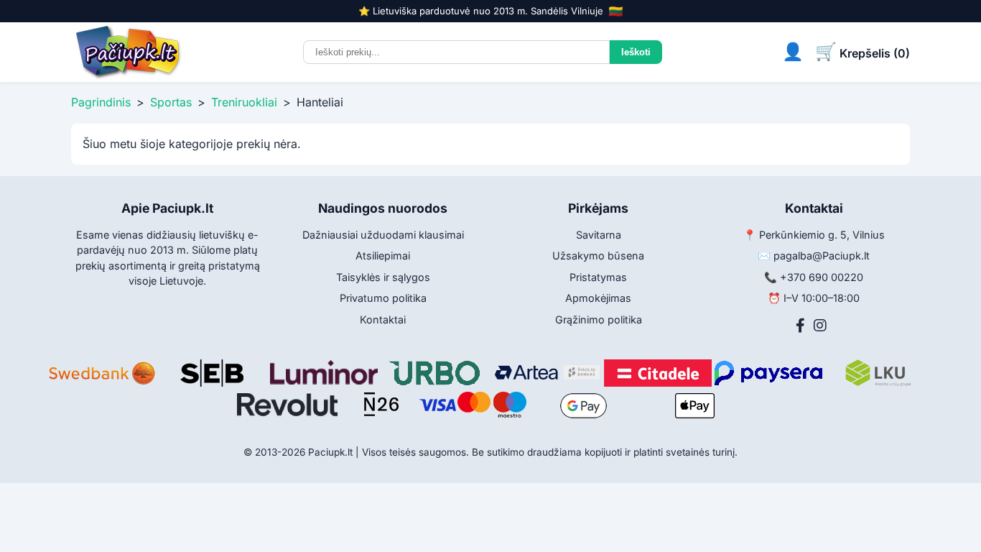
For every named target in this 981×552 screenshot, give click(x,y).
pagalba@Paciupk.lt (821, 255)
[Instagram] (820, 325)
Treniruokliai (244, 102)
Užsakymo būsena (598, 255)
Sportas (171, 102)
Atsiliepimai (382, 255)
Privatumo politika (383, 298)
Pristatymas (598, 277)
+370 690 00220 (821, 277)
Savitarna (598, 235)
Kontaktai (383, 319)
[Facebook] (800, 325)
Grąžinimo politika (598, 319)
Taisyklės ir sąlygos (383, 277)
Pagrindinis (101, 102)
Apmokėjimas (598, 298)
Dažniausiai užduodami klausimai (383, 235)
